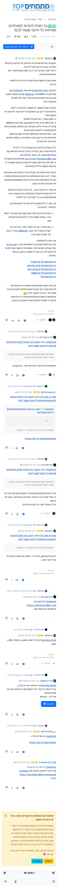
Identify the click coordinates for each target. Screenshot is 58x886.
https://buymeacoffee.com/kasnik (38, 774)
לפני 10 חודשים (24, 58)
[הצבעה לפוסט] (19, 320)
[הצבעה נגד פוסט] (6, 320)
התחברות (37, 861)
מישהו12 (48, 58)
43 (12, 320)
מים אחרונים (46, 465)
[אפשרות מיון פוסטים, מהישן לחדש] (52, 47)
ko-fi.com (31, 158)
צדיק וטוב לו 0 (46, 337)
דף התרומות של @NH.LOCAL (42, 269)
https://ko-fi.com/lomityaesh (40, 438)
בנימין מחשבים (45, 762)
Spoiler (50, 704)
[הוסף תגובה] (25, 320)
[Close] (5, 816)
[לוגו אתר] (33, 7)
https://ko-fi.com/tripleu (42, 742)
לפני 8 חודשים (19, 762)
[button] (53, 882)
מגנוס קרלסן (46, 392)
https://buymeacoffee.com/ (41, 605)
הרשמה (48, 861)
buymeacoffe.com (46, 158)
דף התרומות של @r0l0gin (43, 273)
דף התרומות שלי (48, 276)
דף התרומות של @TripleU (43, 261)
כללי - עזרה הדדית (47, 36)
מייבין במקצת (46, 681)
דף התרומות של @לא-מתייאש (41, 265)
